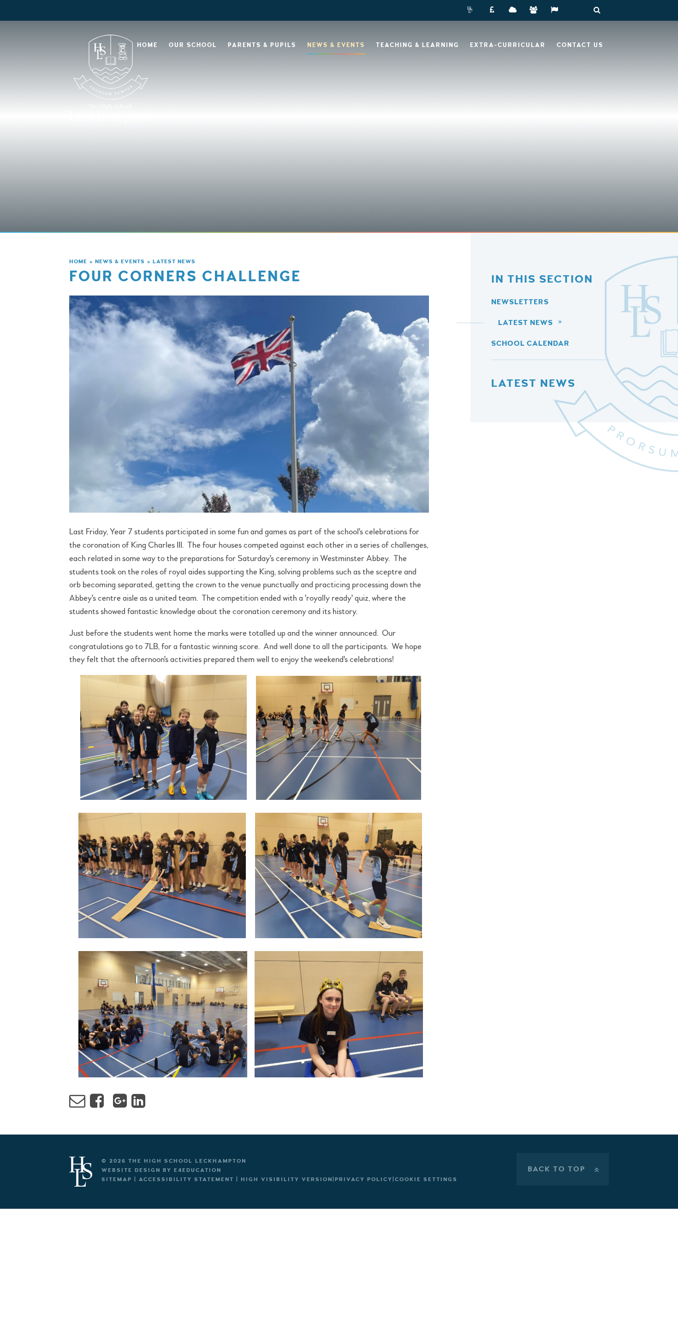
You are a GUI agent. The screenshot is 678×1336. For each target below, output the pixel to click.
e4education (197, 1170)
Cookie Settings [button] (426, 1179)
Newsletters (520, 302)
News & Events (120, 261)
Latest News (174, 261)
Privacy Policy (364, 1179)
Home (78, 261)
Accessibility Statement (186, 1179)
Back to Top (564, 1169)
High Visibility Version (287, 1179)
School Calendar (530, 343)
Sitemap (116, 1179)
